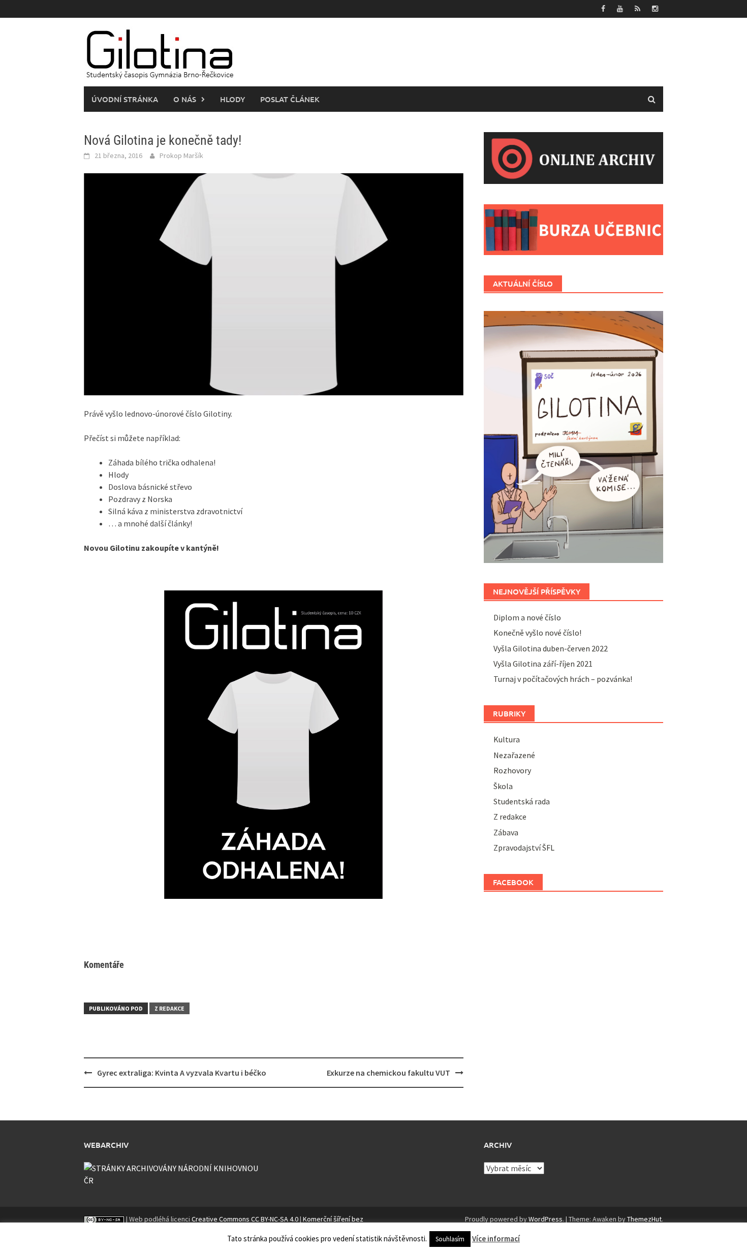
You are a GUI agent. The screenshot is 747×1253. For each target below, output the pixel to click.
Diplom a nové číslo (528, 617)
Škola (503, 786)
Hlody (232, 99)
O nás (184, 99)
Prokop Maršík (181, 155)
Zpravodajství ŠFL (523, 847)
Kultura (506, 739)
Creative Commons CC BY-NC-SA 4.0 (245, 1219)
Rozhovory (512, 770)
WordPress (545, 1219)
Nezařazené (514, 755)
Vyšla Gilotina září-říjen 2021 (543, 664)
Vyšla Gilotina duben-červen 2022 (550, 648)
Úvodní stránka (124, 99)
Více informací (496, 1238)
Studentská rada (521, 801)
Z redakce (169, 1008)
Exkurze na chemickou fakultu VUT (388, 1073)
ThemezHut (644, 1219)
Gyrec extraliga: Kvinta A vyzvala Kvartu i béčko (181, 1073)
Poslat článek (290, 99)
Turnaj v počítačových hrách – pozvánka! (562, 679)
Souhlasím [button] (449, 1239)
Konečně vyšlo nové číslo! (537, 633)
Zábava (505, 832)
